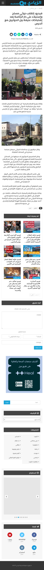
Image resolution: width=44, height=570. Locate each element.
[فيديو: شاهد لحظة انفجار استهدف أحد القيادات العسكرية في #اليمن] (12, 251)
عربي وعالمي (36, 231)
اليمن (30, 208)
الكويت (18, 231)
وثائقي (17, 445)
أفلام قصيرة (16, 453)
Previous (6, 496)
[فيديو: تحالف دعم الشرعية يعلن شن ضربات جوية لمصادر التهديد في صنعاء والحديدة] (12, 273)
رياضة (36, 449)
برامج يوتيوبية (15, 449)
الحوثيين (35, 208)
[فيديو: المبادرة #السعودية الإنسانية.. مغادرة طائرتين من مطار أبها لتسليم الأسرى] (31, 273)
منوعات (36, 453)
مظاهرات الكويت (33, 462)
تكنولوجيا (35, 445)
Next (37, 496)
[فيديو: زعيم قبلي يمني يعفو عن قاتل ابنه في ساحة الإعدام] (31, 251)
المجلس (17, 436)
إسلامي (35, 457)
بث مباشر (17, 440)
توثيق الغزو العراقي (14, 457)
